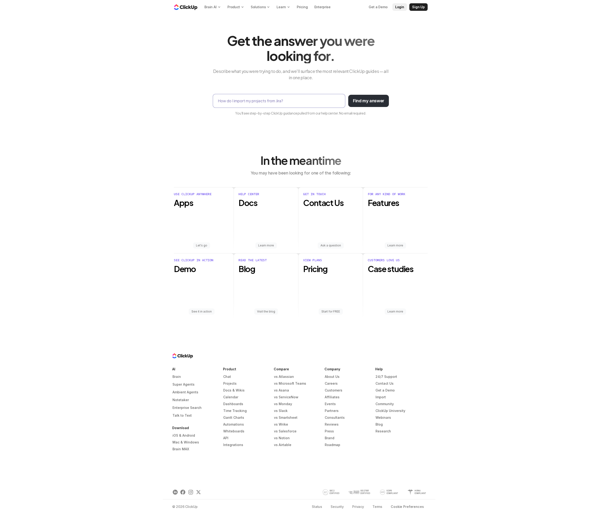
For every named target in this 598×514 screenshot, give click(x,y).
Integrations (233, 445)
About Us (332, 377)
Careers (331, 383)
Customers (333, 390)
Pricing (302, 7)
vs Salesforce (285, 431)
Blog (379, 424)
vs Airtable (282, 445)
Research (383, 431)
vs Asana (281, 390)
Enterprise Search (187, 408)
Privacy (358, 507)
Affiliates (332, 397)
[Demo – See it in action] (204, 286)
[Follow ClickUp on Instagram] (191, 492)
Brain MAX (180, 449)
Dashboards (233, 404)
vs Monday (283, 404)
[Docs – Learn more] (266, 220)
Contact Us (384, 383)
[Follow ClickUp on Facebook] (183, 492)
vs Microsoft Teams (290, 383)
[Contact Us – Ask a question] (330, 220)
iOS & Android (183, 435)
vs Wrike (281, 424)
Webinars (383, 417)
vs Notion (282, 438)
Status (317, 507)
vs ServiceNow (286, 397)
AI (173, 369)
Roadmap (332, 445)
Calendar (230, 397)
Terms (377, 507)
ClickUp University (390, 411)
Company (332, 369)
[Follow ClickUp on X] (198, 492)
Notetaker (180, 400)
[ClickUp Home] (185, 7)
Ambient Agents (185, 392)
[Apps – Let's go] (204, 220)
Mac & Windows (185, 442)
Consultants (335, 417)
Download (180, 428)
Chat (227, 377)
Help (379, 369)
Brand (329, 438)
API (225, 438)
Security (337, 507)
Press (329, 431)
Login (399, 7)
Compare (281, 369)
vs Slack (281, 411)
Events (330, 404)
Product (229, 369)
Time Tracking (235, 411)
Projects (230, 383)
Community (384, 404)
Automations (233, 424)
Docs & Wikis (234, 390)
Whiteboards (233, 431)
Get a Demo (385, 390)
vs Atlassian (284, 377)
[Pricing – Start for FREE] (330, 286)
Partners (332, 411)
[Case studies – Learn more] (395, 286)
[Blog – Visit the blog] (266, 286)
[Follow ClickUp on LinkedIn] (175, 492)
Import (380, 397)
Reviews (332, 424)
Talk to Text (182, 415)
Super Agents (183, 384)
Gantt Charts (233, 417)
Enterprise (322, 7)
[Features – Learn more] (395, 220)
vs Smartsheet (285, 417)
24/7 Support (386, 377)
